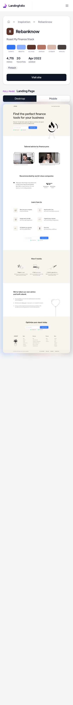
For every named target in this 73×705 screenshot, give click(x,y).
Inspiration (24, 21)
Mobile (53, 98)
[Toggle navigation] (67, 5)
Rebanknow (45, 21)
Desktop (20, 98)
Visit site (36, 77)
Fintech (12, 67)
